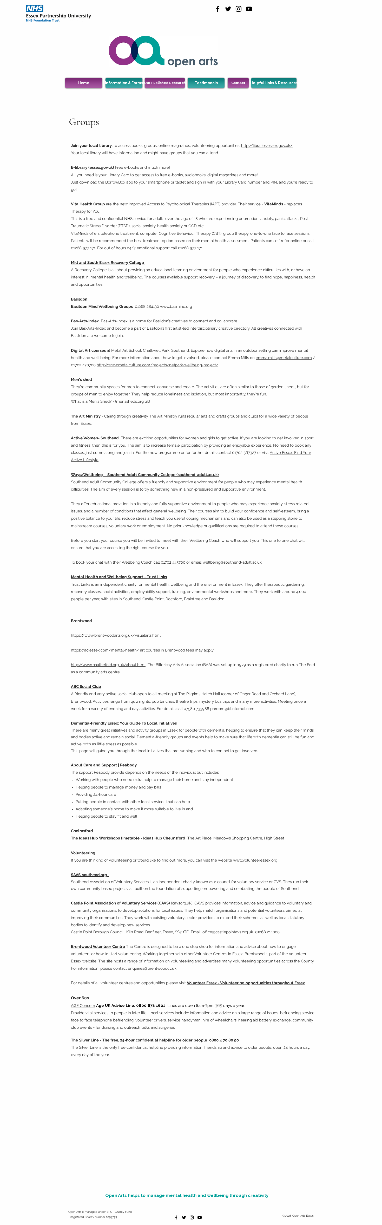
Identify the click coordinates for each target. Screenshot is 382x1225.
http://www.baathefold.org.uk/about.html (108, 664)
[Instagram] (238, 9)
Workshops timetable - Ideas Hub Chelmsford (142, 838)
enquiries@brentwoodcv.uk (152, 968)
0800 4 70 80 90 (224, 1040)
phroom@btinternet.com (232, 708)
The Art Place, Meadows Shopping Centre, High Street (235, 838)
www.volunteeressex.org (255, 860)
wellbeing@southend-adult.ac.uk (232, 562)
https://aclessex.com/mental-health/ (105, 650)
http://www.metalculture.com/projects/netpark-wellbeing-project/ (157, 365)
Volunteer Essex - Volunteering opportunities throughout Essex (246, 983)
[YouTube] (249, 9)
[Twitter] (228, 9)
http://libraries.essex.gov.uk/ (267, 145)
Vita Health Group (88, 204)
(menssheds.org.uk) (132, 401)
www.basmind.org (176, 306)
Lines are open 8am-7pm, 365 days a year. (206, 1005)
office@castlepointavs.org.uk (227, 932)
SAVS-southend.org (90, 874)
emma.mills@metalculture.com (284, 357)
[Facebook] (218, 9)
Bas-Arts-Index (85, 321)
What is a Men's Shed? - (92, 401)
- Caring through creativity (110, 416)
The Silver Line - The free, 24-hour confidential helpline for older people (139, 1040)
